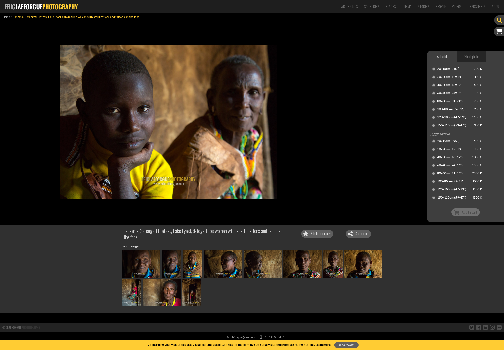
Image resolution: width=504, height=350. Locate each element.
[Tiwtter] (471, 327)
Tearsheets (476, 6)
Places (390, 6)
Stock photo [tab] (471, 56)
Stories (423, 6)
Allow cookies (346, 345)
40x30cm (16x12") (450, 85)
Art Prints (349, 6)
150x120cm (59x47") (451, 125)
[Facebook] (478, 327)
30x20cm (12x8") (449, 76)
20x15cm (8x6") (448, 68)
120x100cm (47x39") (451, 117)
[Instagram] (492, 327)
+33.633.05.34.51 (273, 337)
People (440, 6)
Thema (406, 6)
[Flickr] (499, 327)
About (496, 6)
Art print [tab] (442, 56)
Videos (457, 6)
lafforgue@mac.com (243, 337)
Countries (371, 6)
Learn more (323, 344)
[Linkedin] (485, 327)
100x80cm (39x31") (450, 109)
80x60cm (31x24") (450, 101)
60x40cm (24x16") (450, 93)
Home (6, 16)
